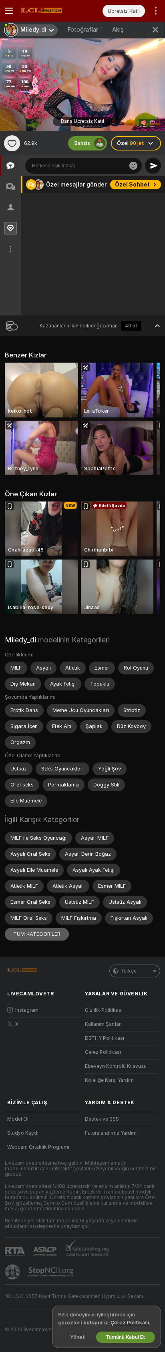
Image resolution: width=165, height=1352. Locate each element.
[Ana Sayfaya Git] (50, 10)
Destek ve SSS (102, 1119)
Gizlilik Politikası (104, 1010)
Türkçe (129, 971)
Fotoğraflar (85, 29)
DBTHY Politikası (104, 1038)
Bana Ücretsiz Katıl (82, 121)
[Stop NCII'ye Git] (51, 1272)
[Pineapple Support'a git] (13, 1272)
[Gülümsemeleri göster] (133, 166)
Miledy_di (20, 640)
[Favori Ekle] (12, 143)
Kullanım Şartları (103, 1024)
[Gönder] (153, 166)
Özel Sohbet (132, 184)
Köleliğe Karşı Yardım (109, 1080)
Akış (118, 29)
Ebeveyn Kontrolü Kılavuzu (116, 1066)
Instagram (26, 1010)
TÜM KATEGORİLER (36, 934)
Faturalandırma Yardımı (111, 1133)
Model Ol (17, 1119)
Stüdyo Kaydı (22, 1133)
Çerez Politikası (103, 1052)
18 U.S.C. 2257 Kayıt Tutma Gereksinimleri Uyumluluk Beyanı (74, 1296)
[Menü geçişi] (9, 11)
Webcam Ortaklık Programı (38, 1147)
